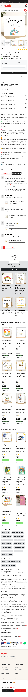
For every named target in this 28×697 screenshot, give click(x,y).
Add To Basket (14, 73)
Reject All (8, 690)
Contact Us (17, 678)
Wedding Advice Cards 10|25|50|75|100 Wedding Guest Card (17, 202)
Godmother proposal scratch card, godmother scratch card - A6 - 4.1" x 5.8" (16, 241)
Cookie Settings (14, 694)
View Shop (14, 270)
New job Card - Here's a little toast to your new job (18, 229)
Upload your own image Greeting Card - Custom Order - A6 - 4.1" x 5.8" (16, 190)
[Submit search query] (25, 10)
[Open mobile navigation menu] (2, 6)
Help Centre (25, 1)
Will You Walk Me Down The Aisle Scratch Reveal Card (17, 216)
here (26, 625)
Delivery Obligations (5, 669)
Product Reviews (6, 173)
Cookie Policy (12, 687)
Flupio (2, 676)
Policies (2, 678)
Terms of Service (18, 669)
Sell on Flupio (19, 1)
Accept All (20, 690)
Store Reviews (16, 173)
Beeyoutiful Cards (23, 48)
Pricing (16, 667)
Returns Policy (4, 667)
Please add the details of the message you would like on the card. (13, 62)
